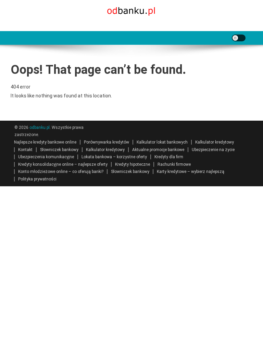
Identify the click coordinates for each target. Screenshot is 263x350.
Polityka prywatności (37, 179)
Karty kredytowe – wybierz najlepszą (190, 171)
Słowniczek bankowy (59, 149)
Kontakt (25, 149)
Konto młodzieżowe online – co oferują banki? (60, 171)
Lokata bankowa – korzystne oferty (114, 156)
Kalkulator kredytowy (214, 142)
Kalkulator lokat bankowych (162, 142)
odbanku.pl (39, 127)
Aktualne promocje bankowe (158, 149)
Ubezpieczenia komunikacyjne (46, 156)
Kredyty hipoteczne (132, 164)
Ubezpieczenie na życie (213, 149)
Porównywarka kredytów (106, 142)
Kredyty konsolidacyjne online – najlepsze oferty (63, 164)
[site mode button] (239, 38)
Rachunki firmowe (174, 164)
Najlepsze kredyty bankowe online (45, 142)
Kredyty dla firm (168, 156)
